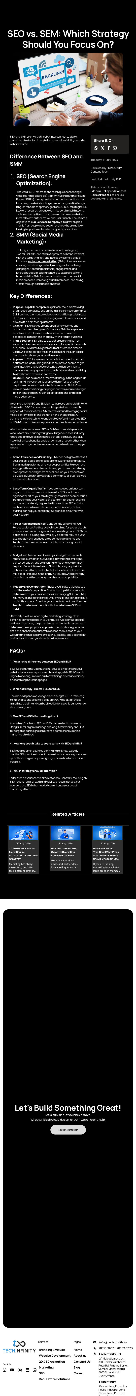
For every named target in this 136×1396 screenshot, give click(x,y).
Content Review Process (109, 193)
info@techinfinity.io (113, 1342)
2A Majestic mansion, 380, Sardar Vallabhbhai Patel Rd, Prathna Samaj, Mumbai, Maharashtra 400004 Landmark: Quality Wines (114, 1367)
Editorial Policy (100, 191)
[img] (4, 1370)
